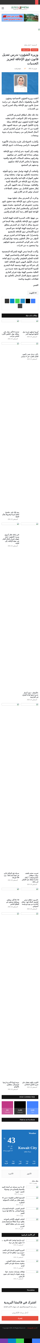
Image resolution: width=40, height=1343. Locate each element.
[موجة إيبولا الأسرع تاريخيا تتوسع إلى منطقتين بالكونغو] (10, 996)
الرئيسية (34, 45)
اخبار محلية (27, 45)
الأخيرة (11, 1174)
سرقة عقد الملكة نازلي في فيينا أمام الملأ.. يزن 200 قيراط (11, 875)
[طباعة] (20, 306)
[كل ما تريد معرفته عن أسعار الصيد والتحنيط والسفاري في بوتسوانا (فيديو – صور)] (32, 1190)
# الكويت (32, 293)
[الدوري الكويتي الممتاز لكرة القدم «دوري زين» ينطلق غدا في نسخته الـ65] (32, 1253)
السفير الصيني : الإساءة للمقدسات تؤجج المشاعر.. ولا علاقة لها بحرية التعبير (13, 1211)
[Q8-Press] (20, 8)
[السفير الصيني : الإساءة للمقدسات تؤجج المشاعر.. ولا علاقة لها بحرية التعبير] (32, 1211)
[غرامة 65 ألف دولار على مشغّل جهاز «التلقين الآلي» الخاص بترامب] (10, 325)
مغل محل (35, 1181)
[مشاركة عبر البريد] (7, 301)
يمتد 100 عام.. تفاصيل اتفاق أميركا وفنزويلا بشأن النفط (10, 514)
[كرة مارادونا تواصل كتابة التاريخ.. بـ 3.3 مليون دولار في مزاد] (32, 1243)
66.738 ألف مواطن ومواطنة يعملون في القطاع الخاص (12, 902)
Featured (34, 50)
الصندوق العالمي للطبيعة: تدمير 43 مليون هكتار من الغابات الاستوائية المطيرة (13, 1200)
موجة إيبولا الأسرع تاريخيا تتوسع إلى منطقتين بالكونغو (11, 1085)
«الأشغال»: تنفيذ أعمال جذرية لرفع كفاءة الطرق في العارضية (30, 695)
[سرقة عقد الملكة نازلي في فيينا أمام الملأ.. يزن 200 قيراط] (10, 787)
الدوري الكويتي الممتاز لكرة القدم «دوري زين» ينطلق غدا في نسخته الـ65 (13, 1252)
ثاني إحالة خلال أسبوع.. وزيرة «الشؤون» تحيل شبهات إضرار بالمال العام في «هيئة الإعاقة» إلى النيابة (11, 539)
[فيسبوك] (33, 301)
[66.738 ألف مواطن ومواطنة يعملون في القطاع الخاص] (10, 893)
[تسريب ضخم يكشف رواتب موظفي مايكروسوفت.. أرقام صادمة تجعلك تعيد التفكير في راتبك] (29, 787)
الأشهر (29, 1174)
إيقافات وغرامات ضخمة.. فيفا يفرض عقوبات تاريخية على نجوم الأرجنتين (13, 1274)
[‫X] (28, 301)
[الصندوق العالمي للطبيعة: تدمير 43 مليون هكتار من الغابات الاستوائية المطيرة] (32, 1201)
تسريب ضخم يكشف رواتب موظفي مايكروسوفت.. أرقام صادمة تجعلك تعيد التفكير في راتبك (30, 877)
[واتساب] (17, 301)
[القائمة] (3, 9)
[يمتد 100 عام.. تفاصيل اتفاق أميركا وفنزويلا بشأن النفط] (10, 426)
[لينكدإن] (22, 301)
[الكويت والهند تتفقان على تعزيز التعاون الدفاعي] (29, 996)
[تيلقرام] (12, 301)
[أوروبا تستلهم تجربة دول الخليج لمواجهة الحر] (29, 325)
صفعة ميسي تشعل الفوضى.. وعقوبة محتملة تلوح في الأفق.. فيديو (14, 1263)
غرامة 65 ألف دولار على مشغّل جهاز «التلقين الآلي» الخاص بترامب (10, 334)
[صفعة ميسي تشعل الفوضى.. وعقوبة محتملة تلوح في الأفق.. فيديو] (32, 1264)
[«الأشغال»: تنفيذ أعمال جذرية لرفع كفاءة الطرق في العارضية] (29, 607)
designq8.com (31, 1328)
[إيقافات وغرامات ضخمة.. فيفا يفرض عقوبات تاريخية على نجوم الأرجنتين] (32, 1275)
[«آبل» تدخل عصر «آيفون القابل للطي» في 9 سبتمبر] (29, 347)
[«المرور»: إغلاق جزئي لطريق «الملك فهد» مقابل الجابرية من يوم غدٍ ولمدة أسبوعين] (29, 893)
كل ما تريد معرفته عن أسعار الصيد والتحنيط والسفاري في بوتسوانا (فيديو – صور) (13, 1189)
